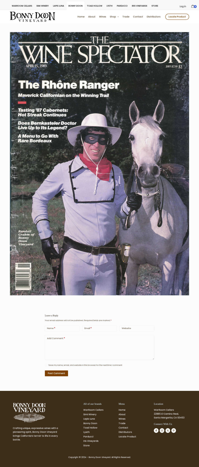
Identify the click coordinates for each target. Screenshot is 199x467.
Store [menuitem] (155, 5)
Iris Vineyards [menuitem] (139, 5)
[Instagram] (162, 430)
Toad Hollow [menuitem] (94, 5)
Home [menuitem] (81, 16)
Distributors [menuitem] (154, 16)
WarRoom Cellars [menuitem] (22, 5)
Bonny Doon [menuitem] (75, 5)
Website (126, 328)
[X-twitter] (167, 430)
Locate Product (177, 16)
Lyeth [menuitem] (109, 5)
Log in (183, 6)
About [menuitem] (91, 16)
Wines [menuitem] (102, 16)
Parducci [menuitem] (122, 5)
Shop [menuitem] (113, 16)
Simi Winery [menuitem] (42, 5)
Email (88, 328)
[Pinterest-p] (173, 430)
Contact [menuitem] (138, 16)
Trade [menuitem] (125, 16)
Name (51, 328)
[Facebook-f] (156, 430)
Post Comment (56, 373)
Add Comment (56, 338)
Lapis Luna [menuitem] (58, 5)
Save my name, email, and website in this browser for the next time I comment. (86, 365)
